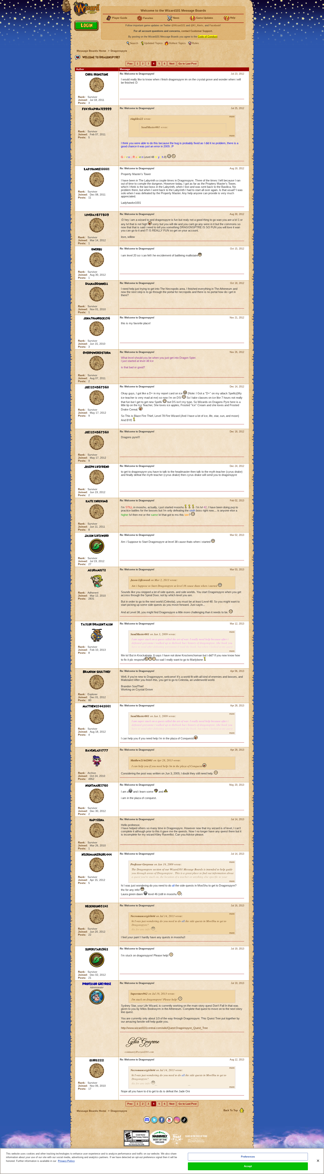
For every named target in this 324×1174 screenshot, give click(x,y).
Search (134, 43)
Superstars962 (96, 949)
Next (171, 63)
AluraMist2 (97, 570)
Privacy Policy (66, 1161)
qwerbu (96, 249)
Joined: (83, 99)
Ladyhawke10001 (97, 169)
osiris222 (96, 1060)
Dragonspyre (119, 50)
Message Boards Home (92, 50)
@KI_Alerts (197, 25)
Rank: (82, 96)
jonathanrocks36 (96, 318)
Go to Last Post (187, 63)
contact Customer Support (196, 31)
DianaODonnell (96, 284)
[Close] (318, 1161)
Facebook (214, 25)
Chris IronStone (96, 74)
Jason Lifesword (97, 536)
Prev (130, 63)
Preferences (248, 1156)
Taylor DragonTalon (97, 624)
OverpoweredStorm (97, 353)
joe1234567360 (97, 387)
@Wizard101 (178, 25)
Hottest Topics (177, 43)
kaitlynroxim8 (97, 501)
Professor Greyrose (96, 984)
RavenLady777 (96, 750)
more (232, 116)
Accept (248, 1166)
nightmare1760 (96, 785)
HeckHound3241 (96, 906)
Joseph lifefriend (96, 467)
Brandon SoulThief (97, 672)
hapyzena (96, 820)
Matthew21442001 (96, 706)
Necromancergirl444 (97, 854)
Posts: (82, 102)
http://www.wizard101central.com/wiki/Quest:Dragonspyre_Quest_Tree (164, 1027)
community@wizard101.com (139, 1051)
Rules (195, 43)
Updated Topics (153, 43)
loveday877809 (97, 215)
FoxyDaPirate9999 (97, 109)
